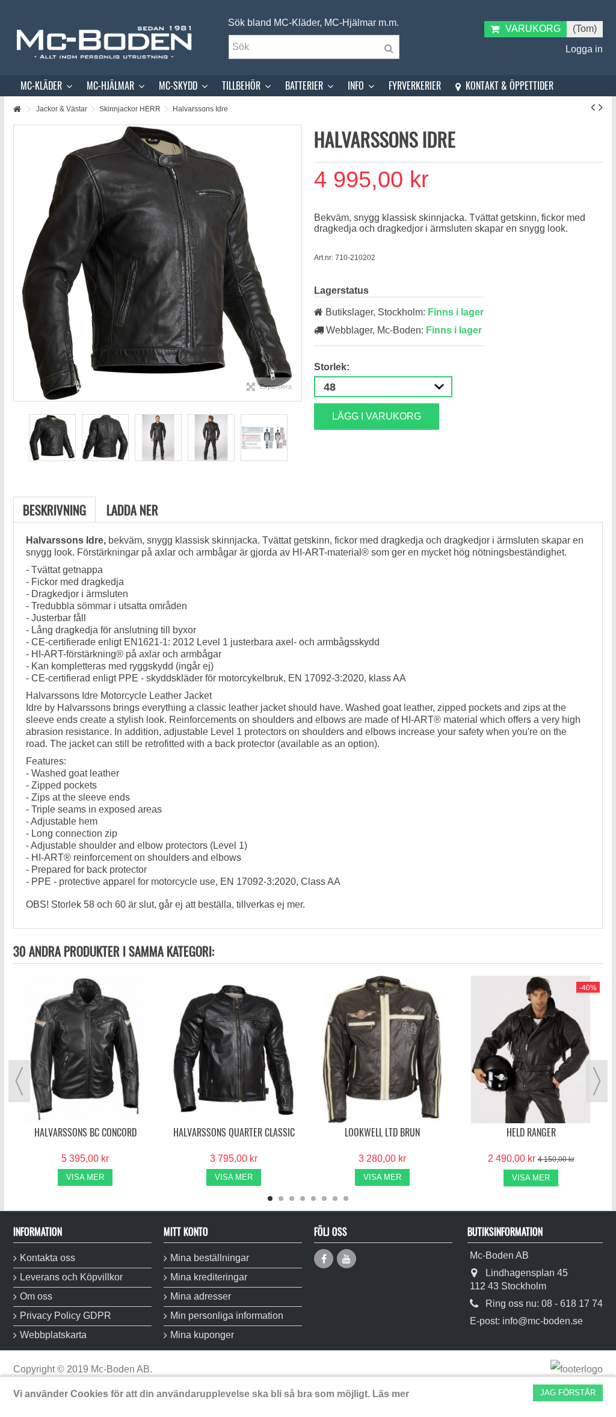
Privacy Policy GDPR (65, 1315)
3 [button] (291, 1198)
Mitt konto (186, 1231)
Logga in (583, 49)
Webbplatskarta (53, 1335)
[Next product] (601, 107)
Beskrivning (54, 509)
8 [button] (345, 1198)
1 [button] (270, 1198)
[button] (46, 85)
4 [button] (302, 1198)
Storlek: (333, 367)
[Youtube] (346, 1258)
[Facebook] (323, 1258)
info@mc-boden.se (542, 1321)
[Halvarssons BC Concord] (85, 1049)
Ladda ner (132, 509)
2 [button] (281, 1198)
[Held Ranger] (531, 1049)
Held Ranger (531, 1132)
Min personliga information (226, 1315)
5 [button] (313, 1198)
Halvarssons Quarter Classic (234, 1132)
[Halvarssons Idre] (52, 437)
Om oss (36, 1296)
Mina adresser (200, 1296)
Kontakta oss (47, 1258)
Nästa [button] (295, 263)
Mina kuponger (202, 1335)
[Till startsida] (16, 109)
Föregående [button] (20, 263)
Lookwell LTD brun (382, 1132)
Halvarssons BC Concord (85, 1132)
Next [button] (597, 1081)
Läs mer (390, 1394)
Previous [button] (19, 1081)
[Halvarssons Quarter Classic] (234, 1049)
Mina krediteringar (208, 1277)
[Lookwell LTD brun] (382, 1049)
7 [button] (335, 1198)
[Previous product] (593, 107)
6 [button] (324, 1198)
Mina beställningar (209, 1258)
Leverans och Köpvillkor (71, 1277)
